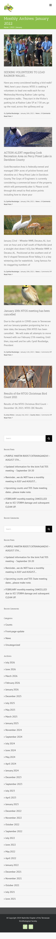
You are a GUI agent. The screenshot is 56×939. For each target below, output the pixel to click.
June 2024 (10, 750)
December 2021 (13, 871)
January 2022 (12, 865)
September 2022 (13, 831)
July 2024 (10, 743)
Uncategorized (12, 644)
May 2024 (10, 756)
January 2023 (12, 804)
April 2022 (10, 858)
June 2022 (10, 844)
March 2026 (11, 676)
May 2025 (10, 709)
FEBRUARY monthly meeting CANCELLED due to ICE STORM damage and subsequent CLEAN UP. (27, 502)
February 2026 (12, 682)
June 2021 (10, 898)
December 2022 (13, 810)
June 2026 (10, 669)
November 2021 (13, 878)
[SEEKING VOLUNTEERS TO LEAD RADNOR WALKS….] (28, 50)
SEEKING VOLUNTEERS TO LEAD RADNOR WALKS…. (24, 73)
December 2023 (13, 777)
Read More (7, 116)
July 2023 (10, 790)
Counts (32, 415)
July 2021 (10, 891)
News (38, 113)
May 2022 (10, 851)
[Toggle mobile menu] (50, 5)
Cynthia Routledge (12, 113)
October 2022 (12, 824)
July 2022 (10, 837)
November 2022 (13, 817)
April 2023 (10, 797)
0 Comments (45, 113)
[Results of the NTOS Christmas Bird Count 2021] (28, 377)
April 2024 (10, 763)
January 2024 (12, 770)
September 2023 (13, 784)
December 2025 (13, 696)
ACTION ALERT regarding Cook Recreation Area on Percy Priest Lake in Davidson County (28, 156)
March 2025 (11, 716)
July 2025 (10, 703)
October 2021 (12, 885)
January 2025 (12, 723)
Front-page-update (14, 631)
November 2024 (13, 729)
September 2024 (13, 736)
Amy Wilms (10, 415)
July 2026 (10, 662)
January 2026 (12, 689)
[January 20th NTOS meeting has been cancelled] (28, 295)
